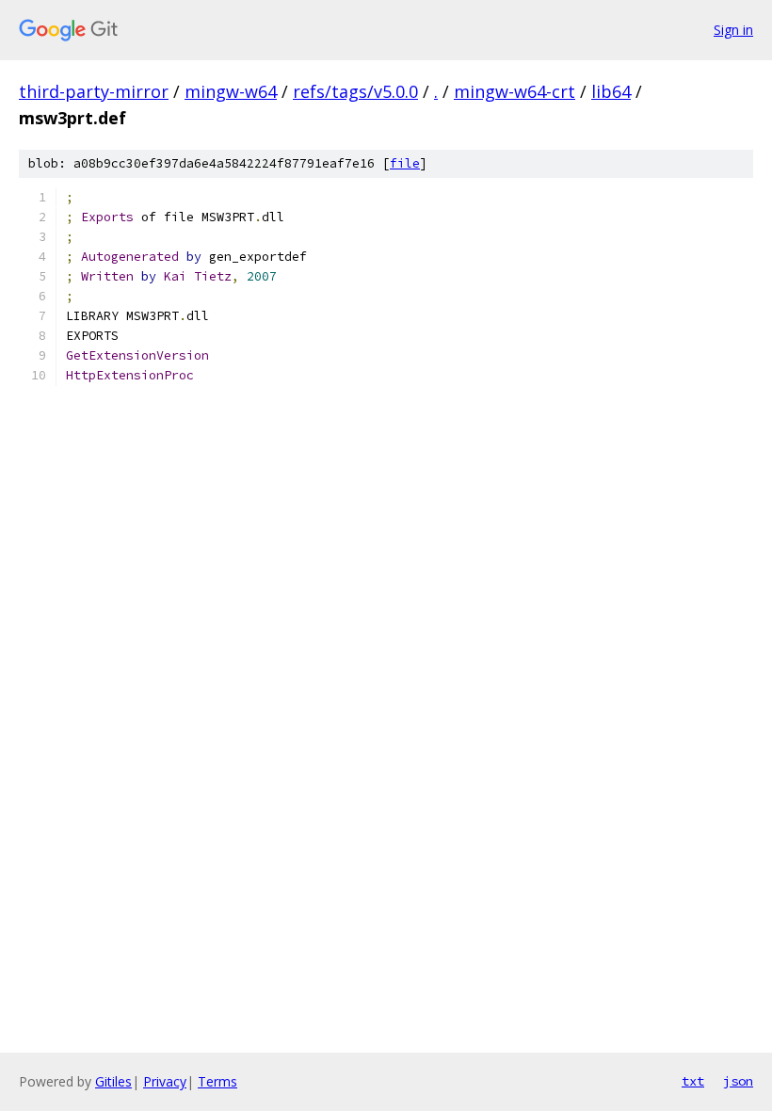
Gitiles (113, 1081)
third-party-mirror (94, 91)
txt (693, 1080)
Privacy (164, 1081)
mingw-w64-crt (514, 91)
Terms (217, 1081)
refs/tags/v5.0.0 (355, 91)
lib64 (611, 91)
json (738, 1080)
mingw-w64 (231, 91)
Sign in (733, 30)
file (405, 163)
